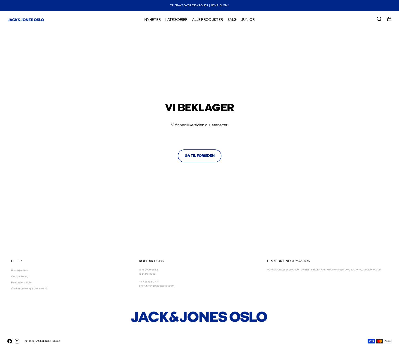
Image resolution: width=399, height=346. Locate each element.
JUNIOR (248, 20)
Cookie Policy (19, 276)
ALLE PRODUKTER (207, 20)
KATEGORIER (176, 20)
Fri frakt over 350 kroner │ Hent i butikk (199, 5)
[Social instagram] (17, 341)
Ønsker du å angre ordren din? (29, 288)
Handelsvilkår (19, 270)
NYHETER (152, 20)
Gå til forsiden (200, 156)
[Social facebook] (9, 341)
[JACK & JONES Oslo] (25, 20)
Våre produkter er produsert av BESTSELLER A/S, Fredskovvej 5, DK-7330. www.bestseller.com (324, 269)
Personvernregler (21, 282)
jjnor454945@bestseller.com (156, 286)
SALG (232, 20)
